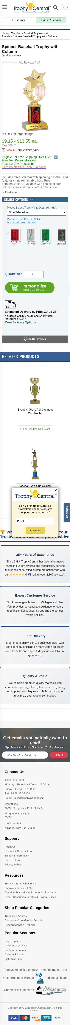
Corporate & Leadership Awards (23, 920)
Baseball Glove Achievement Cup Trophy (35, 411)
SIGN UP (59, 755)
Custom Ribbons (14, 954)
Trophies (16, 33)
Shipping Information (17, 855)
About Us (10, 846)
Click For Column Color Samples (21, 222)
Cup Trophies (13, 941)
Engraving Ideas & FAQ (18, 887)
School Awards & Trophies (20, 924)
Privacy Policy (13, 864)
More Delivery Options (20, 322)
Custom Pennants (15, 949)
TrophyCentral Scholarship (20, 883)
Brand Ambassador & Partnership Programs (30, 892)
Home (5, 33)
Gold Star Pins (13, 958)
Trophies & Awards (16, 915)
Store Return (12, 860)
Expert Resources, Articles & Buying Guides (30, 896)
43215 (21, 319)
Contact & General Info (18, 851)
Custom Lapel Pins (16, 945)
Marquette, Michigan (17, 813)
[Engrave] (30, 287)
